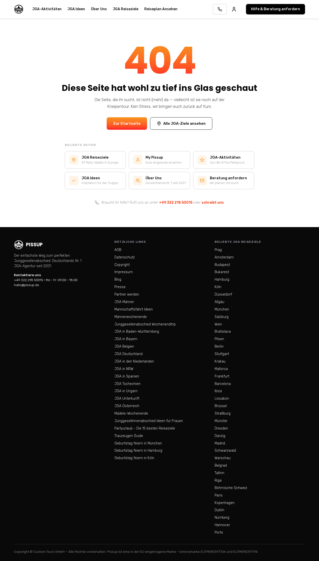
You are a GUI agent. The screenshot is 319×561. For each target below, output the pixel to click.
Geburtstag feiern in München (138, 443)
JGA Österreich (126, 406)
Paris (219, 495)
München (222, 309)
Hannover (222, 525)
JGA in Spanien (126, 376)
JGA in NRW (123, 369)
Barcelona (223, 384)
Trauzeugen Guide (128, 436)
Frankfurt (222, 376)
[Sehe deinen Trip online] (234, 9)
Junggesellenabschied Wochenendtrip (145, 324)
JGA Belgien (124, 346)
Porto (219, 532)
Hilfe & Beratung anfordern (275, 9)
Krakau (220, 361)
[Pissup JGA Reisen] (18, 9)
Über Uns (99, 9)
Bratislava (223, 331)
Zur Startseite (127, 123)
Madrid (220, 443)
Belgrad (221, 465)
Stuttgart (222, 354)
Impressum (123, 272)
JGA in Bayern (125, 339)
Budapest (222, 265)
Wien (218, 324)
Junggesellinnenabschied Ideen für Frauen (148, 421)
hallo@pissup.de (26, 285)
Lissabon (222, 398)
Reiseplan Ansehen (160, 9)
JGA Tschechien (127, 384)
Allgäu (219, 302)
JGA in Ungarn (126, 391)
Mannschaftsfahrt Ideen (133, 309)
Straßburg (223, 413)
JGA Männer (124, 302)
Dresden (221, 428)
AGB (117, 250)
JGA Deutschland (128, 354)
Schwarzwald (225, 450)
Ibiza (218, 391)
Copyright (122, 265)
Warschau (223, 458)
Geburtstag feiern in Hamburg (138, 450)
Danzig (220, 436)
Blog (117, 279)
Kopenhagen (225, 503)
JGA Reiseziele (125, 9)
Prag (218, 250)
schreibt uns (213, 202)
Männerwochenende (130, 317)
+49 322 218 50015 (175, 202)
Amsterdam (224, 257)
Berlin (219, 346)
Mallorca (221, 369)
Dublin (219, 510)
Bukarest (222, 272)
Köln (218, 287)
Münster (221, 421)
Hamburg (222, 279)
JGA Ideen (76, 9)
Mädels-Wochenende (131, 413)
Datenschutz (124, 257)
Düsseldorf (223, 294)
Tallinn (219, 473)
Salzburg (222, 317)
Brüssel (221, 406)
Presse (120, 287)
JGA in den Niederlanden (134, 361)
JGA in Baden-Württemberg (136, 331)
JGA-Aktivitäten (47, 9)
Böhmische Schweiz (231, 488)
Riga (218, 480)
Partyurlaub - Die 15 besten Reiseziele (144, 428)
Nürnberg (222, 517)
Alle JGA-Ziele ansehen (184, 123)
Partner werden (126, 294)
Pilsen (219, 339)
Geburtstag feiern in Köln (134, 458)
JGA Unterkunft (126, 398)
